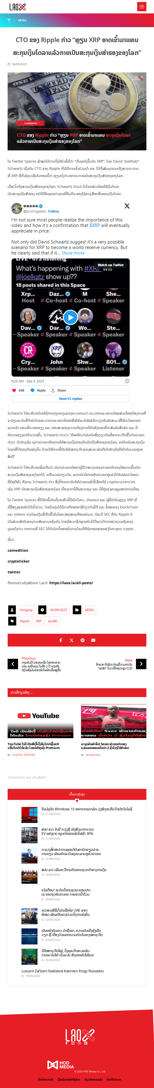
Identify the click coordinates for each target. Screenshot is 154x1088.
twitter (14, 572)
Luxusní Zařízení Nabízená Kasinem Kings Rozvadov (62, 971)
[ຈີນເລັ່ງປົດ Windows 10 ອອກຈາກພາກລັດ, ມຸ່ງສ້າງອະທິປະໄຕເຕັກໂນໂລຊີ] (29, 815)
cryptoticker (19, 561)
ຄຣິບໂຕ (89, 610)
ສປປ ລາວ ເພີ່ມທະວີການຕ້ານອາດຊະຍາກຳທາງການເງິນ (74, 869)
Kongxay (26, 610)
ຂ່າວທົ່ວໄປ (17, 755)
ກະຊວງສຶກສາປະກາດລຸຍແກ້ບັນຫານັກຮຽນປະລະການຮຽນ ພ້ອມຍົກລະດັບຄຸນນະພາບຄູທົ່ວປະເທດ (71, 851)
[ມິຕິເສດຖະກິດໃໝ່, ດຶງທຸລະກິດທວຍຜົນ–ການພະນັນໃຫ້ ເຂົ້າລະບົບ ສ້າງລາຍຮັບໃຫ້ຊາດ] (29, 957)
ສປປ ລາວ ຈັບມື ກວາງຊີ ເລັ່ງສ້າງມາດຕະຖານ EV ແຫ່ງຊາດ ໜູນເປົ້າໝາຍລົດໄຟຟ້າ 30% (68, 831)
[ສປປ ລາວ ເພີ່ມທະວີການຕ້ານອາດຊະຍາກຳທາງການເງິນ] (29, 876)
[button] (141, 6)
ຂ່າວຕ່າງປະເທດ (93, 755)
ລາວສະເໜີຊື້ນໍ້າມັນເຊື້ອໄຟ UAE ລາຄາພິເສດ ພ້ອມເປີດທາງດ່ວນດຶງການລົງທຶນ (66, 912)
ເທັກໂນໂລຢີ (29, 755)
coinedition (18, 550)
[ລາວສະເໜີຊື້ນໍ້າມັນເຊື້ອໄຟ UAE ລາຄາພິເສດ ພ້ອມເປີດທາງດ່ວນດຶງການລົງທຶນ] (29, 916)
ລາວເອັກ (52, 621)
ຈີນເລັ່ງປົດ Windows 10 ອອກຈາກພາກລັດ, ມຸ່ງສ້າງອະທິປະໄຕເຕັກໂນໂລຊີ (87, 809)
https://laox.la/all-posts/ (71, 582)
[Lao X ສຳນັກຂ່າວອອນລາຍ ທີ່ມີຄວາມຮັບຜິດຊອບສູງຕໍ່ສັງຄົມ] (18, 7)
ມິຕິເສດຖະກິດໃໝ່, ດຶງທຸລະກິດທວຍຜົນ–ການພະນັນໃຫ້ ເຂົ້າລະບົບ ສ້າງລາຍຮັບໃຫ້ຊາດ (68, 952)
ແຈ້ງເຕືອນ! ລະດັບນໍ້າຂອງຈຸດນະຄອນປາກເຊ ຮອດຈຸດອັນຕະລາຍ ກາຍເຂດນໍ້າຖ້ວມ (66, 892)
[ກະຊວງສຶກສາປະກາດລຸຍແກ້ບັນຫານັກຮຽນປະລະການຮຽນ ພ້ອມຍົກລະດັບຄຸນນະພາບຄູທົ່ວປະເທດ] (29, 855)
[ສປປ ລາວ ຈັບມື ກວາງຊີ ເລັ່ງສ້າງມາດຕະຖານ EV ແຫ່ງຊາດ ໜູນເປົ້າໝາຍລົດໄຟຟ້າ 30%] (29, 835)
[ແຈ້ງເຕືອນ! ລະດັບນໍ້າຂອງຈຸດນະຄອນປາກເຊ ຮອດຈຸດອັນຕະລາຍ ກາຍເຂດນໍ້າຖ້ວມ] (29, 896)
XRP (39, 621)
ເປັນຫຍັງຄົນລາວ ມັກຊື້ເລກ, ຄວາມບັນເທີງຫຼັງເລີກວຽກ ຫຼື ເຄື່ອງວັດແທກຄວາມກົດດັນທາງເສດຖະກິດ (72, 932)
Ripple (24, 621)
